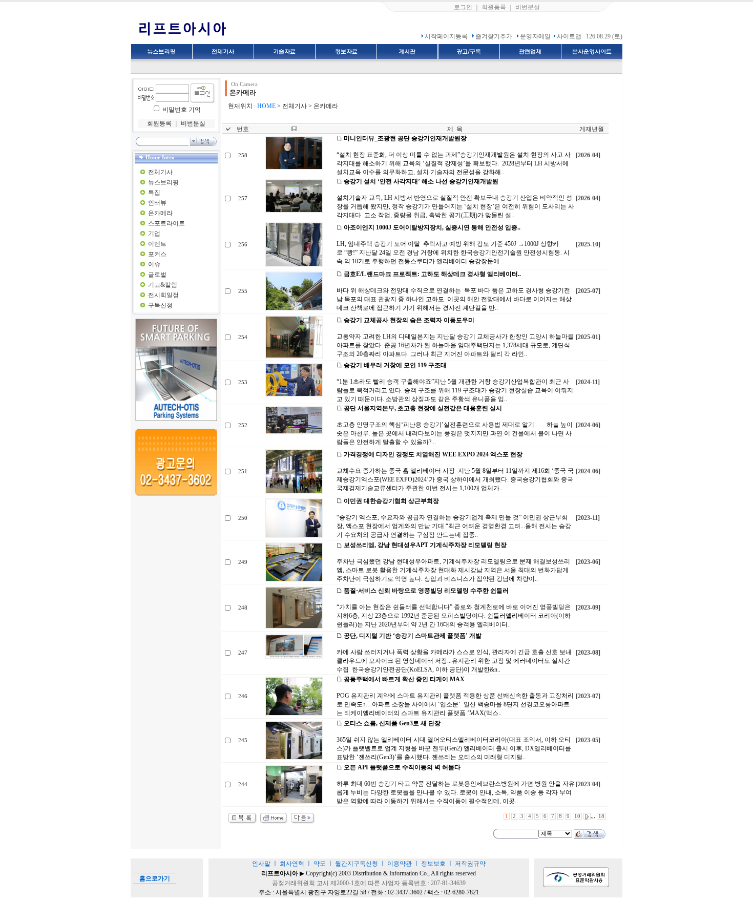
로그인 (463, 7)
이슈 (154, 264)
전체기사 (160, 172)
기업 (154, 233)
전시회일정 (163, 295)
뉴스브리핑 (163, 182)
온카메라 (160, 213)
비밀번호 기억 (181, 109)
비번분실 (527, 7)
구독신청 (160, 305)
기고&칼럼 (162, 284)
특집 (154, 192)
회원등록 (494, 7)
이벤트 (157, 243)
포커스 (157, 254)
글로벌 (157, 274)
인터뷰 (157, 202)
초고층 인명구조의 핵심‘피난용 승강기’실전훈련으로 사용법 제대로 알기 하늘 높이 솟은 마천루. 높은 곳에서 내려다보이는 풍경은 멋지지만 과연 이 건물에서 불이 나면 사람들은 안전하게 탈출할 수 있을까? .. (455, 433)
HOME (266, 106)
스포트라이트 (166, 223)
